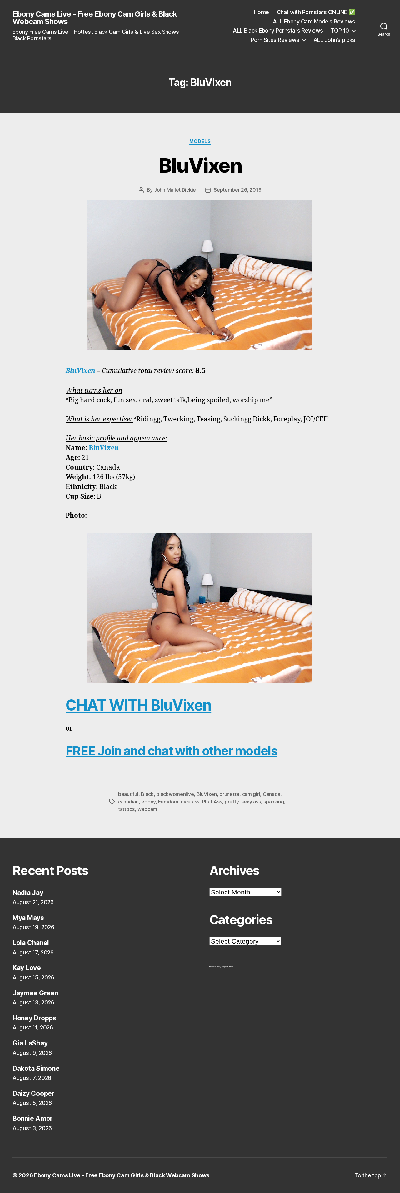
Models (200, 141)
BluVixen (200, 165)
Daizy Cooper (33, 1093)
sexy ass (251, 801)
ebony (148, 801)
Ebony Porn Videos (227, 967)
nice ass (190, 801)
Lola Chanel (30, 943)
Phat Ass (212, 801)
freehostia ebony (215, 967)
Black (147, 794)
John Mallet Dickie (175, 190)
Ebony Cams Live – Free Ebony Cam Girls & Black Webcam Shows (121, 1175)
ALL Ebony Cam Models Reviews (314, 21)
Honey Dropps (34, 1018)
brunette (229, 794)
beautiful (128, 794)
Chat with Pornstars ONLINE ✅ (316, 12)
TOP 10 (340, 30)
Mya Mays (28, 918)
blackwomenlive (175, 794)
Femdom (168, 801)
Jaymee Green (35, 993)
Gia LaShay (30, 1043)
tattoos (126, 809)
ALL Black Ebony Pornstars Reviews (278, 30)
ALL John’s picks (334, 40)
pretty (231, 801)
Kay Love (26, 968)
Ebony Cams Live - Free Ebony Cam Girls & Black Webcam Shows (94, 17)
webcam (147, 809)
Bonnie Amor (32, 1118)
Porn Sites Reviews (275, 40)
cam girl (251, 794)
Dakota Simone (36, 1068)
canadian (128, 801)
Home (261, 12)
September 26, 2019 (237, 190)
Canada (271, 794)
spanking (273, 801)
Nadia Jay (27, 893)
